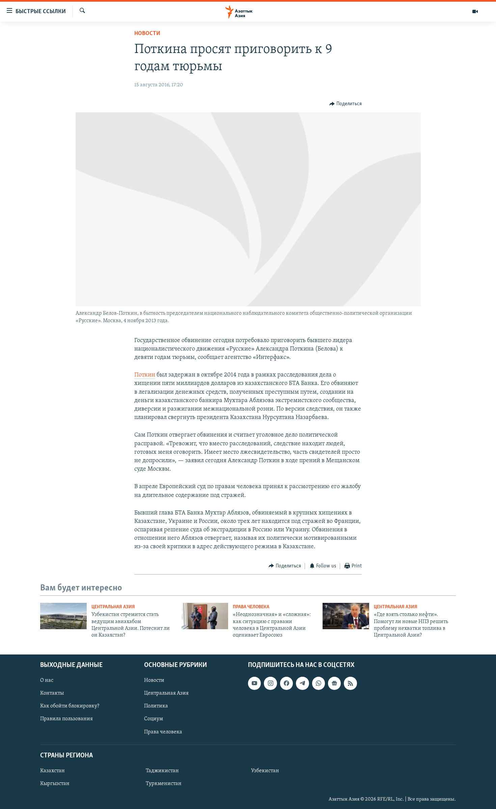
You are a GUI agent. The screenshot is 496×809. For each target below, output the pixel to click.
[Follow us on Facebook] (286, 683)
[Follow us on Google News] (334, 683)
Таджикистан (162, 771)
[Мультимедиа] (475, 11)
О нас (46, 680)
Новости (147, 34)
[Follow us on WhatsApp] (318, 683)
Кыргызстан (55, 783)
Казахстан (52, 771)
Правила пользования (66, 719)
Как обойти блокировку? (69, 706)
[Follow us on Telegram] (302, 683)
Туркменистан (164, 783)
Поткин (144, 375)
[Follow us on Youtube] (254, 683)
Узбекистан (265, 771)
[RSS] (350, 683)
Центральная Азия (113, 607)
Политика (156, 706)
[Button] (345, 104)
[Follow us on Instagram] (270, 683)
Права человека (251, 607)
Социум (153, 719)
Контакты (52, 693)
